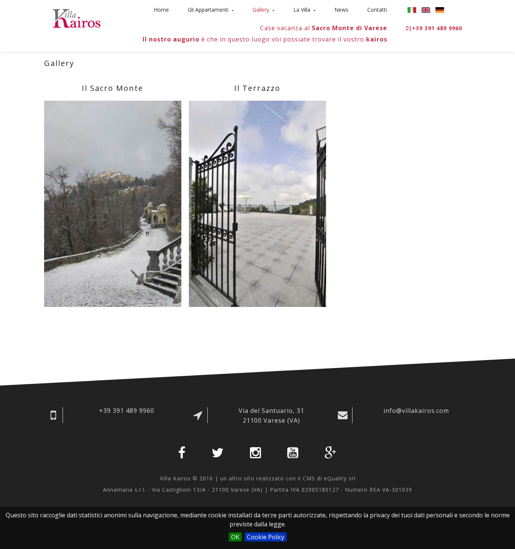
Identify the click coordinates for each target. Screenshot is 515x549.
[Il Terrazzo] (257, 204)
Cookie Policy (265, 537)
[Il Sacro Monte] (112, 204)
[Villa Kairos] (76, 18)
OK (235, 537)
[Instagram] (255, 452)
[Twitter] (218, 452)
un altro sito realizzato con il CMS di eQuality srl (288, 478)
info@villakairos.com (416, 410)
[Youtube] (293, 452)
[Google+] (331, 452)
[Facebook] (181, 452)
